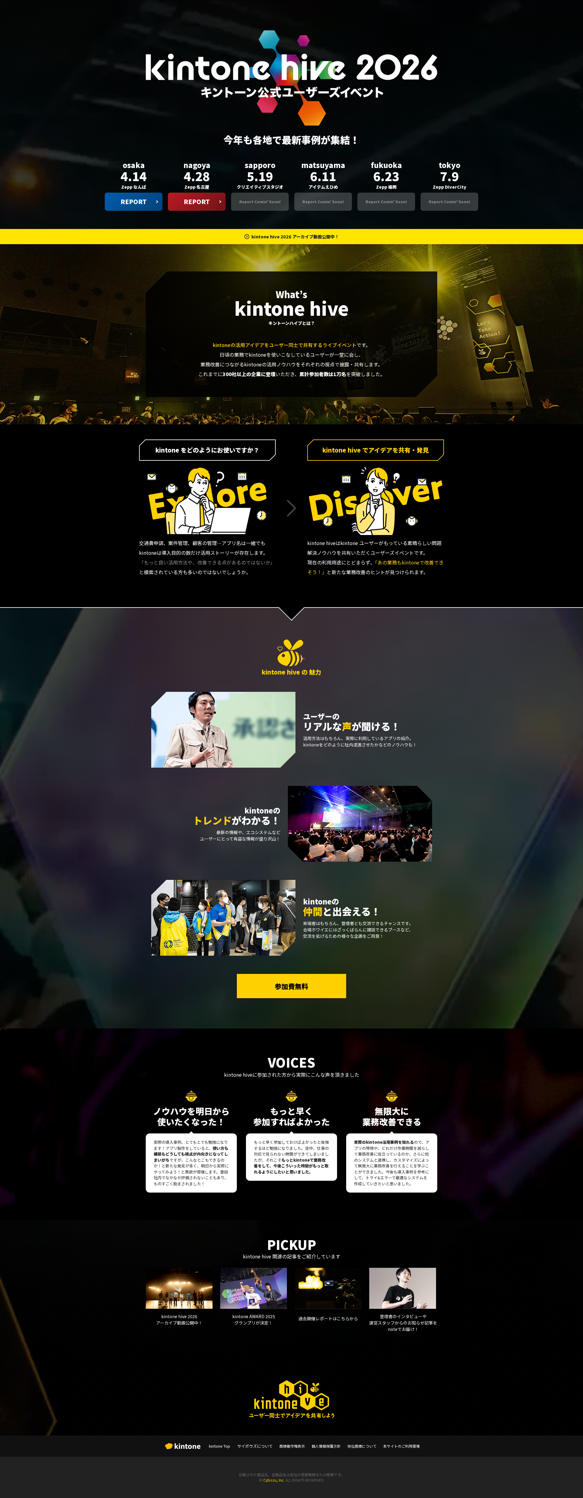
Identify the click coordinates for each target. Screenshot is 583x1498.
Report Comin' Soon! (260, 201)
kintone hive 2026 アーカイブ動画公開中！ (295, 237)
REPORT (134, 201)
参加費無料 (291, 986)
